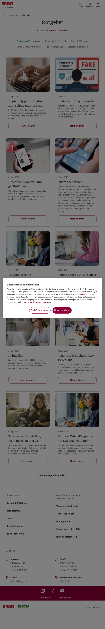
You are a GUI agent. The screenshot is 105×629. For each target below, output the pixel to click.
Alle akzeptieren (62, 310)
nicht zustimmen (79, 294)
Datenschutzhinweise (32, 302)
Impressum (46, 302)
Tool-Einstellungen (40, 310)
